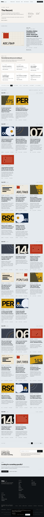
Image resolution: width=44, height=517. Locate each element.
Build (19, 483)
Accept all (27, 514)
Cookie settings (40, 505)
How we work (18, 1)
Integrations (20, 490)
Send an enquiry (4, 471)
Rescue (21, 85)
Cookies (20, 505)
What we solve (13, 1)
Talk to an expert (40, 1)
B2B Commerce (32, 85)
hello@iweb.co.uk (21, 494)
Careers (2, 497)
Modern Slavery (25, 505)
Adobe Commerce (25, 85)
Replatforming (16, 85)
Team (2, 496)
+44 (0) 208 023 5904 (22, 496)
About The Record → (4, 20)
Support (20, 486)
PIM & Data (20, 487)
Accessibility (30, 505)
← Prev (29, 443)
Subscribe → (40, 451)
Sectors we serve (33, 483)
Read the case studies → (13, 471)
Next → (41, 443)
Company (31, 1)
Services (20, 480)
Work (22, 1)
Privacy (16, 505)
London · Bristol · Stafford (22, 497)
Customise (14, 514)
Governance (35, 505)
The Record (3, 500)
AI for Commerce (26, 1)
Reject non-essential (20, 514)
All (11, 85)
